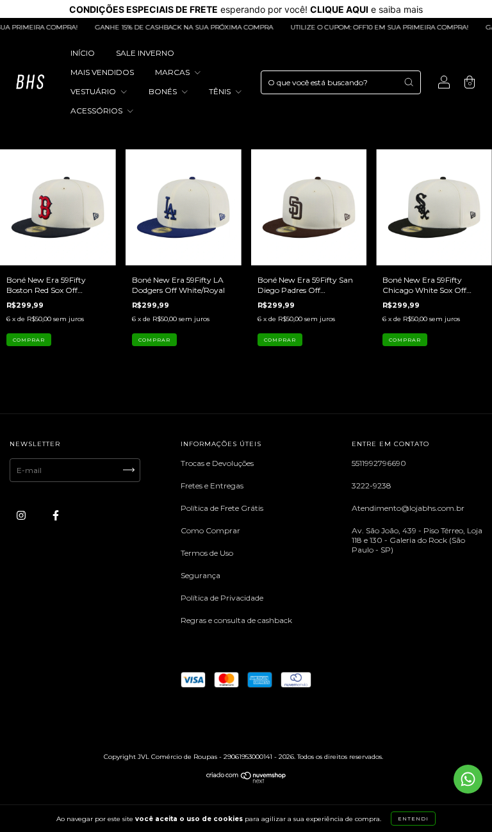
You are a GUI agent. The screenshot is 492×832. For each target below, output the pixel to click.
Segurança (200, 575)
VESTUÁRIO (94, 91)
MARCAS (173, 72)
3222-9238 (371, 485)
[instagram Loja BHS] (22, 515)
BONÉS (164, 91)
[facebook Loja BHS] (55, 515)
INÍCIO (82, 53)
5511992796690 (379, 463)
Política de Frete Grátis (222, 508)
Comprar (29, 340)
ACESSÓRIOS (97, 110)
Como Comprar (210, 530)
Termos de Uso (207, 553)
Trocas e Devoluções (217, 463)
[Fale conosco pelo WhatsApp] (468, 779)
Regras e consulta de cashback (236, 620)
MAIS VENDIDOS (102, 72)
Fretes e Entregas (212, 485)
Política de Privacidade (222, 598)
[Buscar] (409, 82)
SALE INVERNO (145, 53)
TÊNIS (221, 91)
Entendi (413, 818)
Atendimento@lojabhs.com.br (408, 508)
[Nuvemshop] (246, 780)
